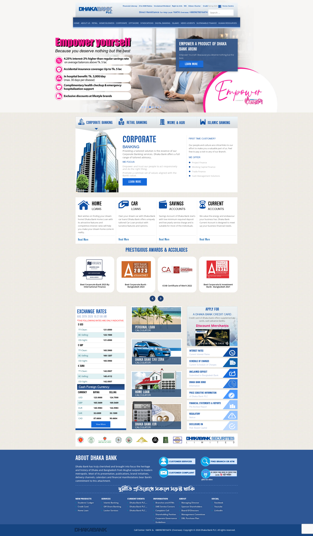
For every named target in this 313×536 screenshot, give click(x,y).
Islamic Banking (111, 502)
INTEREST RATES (196, 350)
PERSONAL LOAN (145, 327)
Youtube (218, 506)
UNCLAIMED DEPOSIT (198, 371)
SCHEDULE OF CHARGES (199, 361)
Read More (83, 239)
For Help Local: (170, 12)
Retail (95, 23)
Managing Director (190, 502)
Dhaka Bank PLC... (138, 510)
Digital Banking (162, 23)
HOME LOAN (142, 392)
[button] (152, 298)
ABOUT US (85, 23)
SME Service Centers (165, 506)
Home (76, 23)
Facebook (218, 502)
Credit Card (83, 506)
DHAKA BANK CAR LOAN (149, 359)
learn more (191, 64)
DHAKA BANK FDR (145, 424)
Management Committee (193, 514)
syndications (146, 23)
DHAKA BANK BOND (197, 382)
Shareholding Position (166, 514)
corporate (121, 23)
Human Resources (227, 23)
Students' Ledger (86, 502)
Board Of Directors (190, 510)
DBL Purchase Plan (190, 518)
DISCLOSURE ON (196, 424)
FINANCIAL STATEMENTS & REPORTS (205, 403)
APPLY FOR (212, 309)
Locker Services (111, 510)
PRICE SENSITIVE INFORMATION (202, 393)
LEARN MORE (134, 182)
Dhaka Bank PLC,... (138, 502)
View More (101, 424)
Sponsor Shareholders (191, 506)
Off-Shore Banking (112, 506)
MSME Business (106, 23)
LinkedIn (218, 510)
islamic (175, 23)
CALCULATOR (143, 330)
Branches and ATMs (165, 502)
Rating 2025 (210, 6)
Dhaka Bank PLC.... (138, 506)
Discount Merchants (212, 325)
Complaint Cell (162, 510)
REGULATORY (194, 414)
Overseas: (194, 12)
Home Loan (83, 510)
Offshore (134, 23)
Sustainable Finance (206, 23)
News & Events (188, 23)
